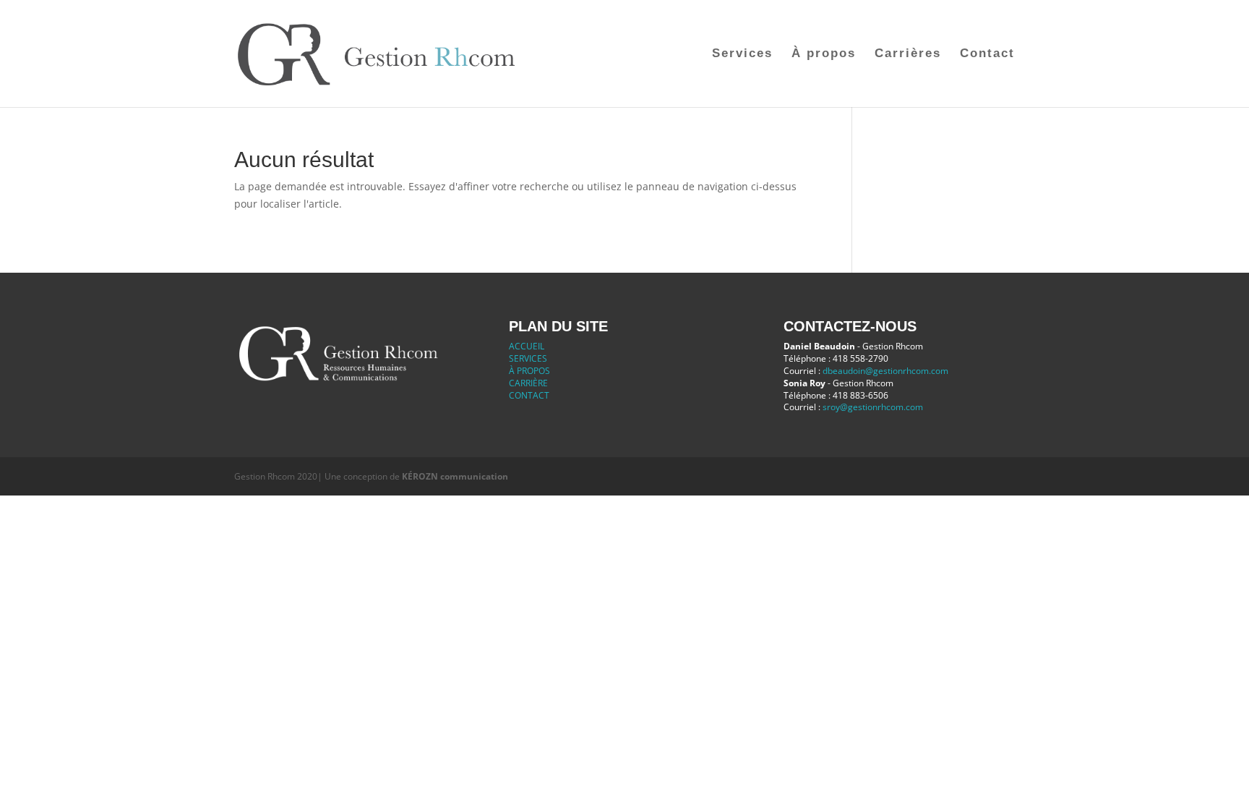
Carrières (908, 54)
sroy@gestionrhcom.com (873, 407)
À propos (823, 54)
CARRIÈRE (528, 383)
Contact (987, 54)
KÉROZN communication (455, 476)
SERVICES (528, 358)
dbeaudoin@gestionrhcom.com (885, 371)
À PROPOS (529, 371)
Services (742, 54)
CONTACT (529, 395)
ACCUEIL (526, 346)
